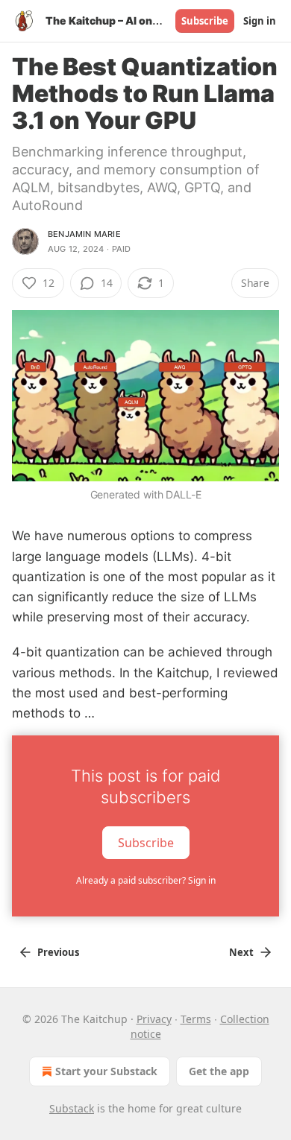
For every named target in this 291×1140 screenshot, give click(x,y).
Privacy (154, 1019)
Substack (71, 1108)
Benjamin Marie (84, 234)
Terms (196, 1019)
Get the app (219, 1071)
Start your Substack (106, 1071)
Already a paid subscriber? (146, 880)
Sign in (259, 21)
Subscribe (204, 21)
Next (241, 952)
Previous (58, 952)
